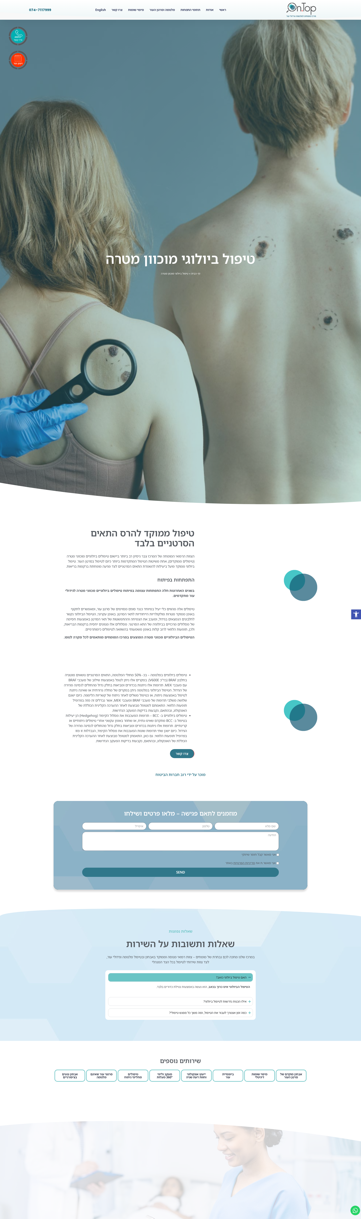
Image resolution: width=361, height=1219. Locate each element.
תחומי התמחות (190, 10)
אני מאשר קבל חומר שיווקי (259, 854)
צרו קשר (116, 10)
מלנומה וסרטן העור (162, 10)
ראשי (222, 10)
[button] (356, 614)
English (100, 10)
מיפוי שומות (136, 10)
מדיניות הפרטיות (244, 863)
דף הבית (195, 273)
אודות (210, 10)
